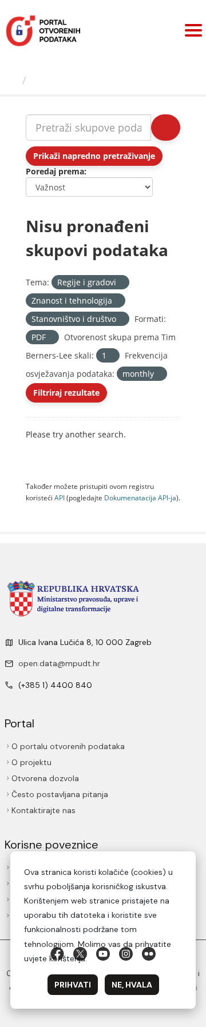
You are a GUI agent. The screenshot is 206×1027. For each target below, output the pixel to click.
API (59, 497)
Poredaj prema (55, 171)
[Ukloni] (121, 282)
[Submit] (165, 127)
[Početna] (13, 80)
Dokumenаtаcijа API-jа (140, 497)
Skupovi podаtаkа (78, 80)
